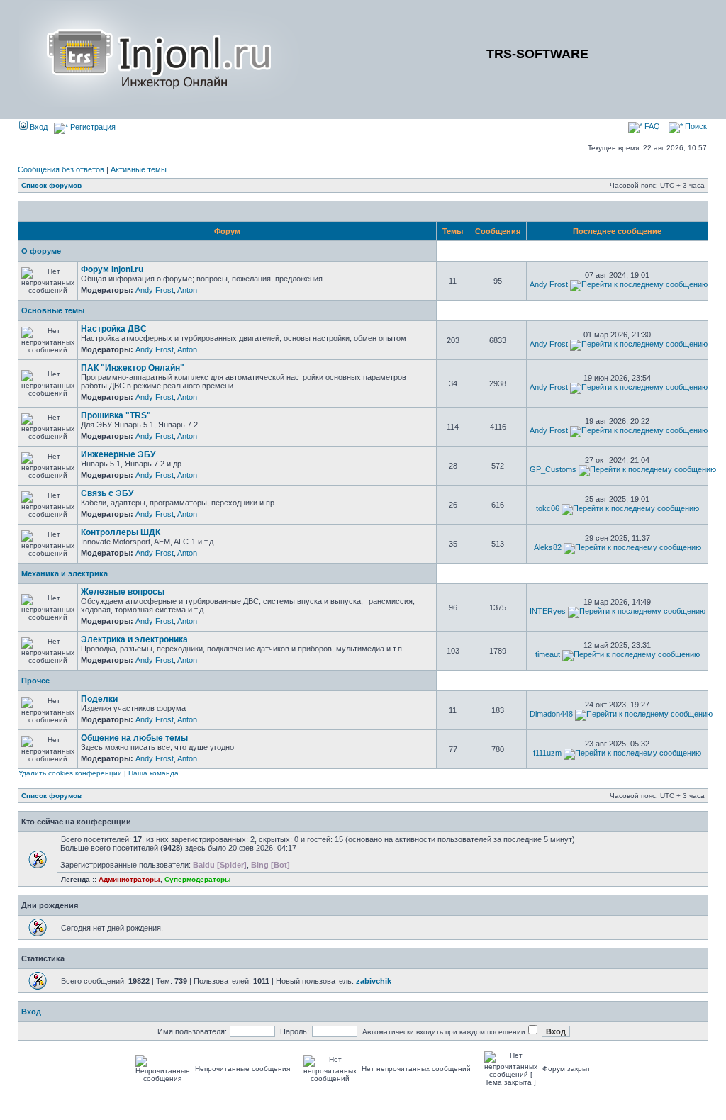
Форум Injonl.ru (112, 269)
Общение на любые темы (134, 738)
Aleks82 (548, 547)
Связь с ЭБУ (107, 493)
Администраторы (129, 879)
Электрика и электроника (134, 639)
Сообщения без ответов (61, 169)
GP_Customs (553, 469)
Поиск (695, 126)
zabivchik (373, 981)
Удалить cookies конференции (70, 773)
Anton (187, 290)
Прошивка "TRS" (116, 415)
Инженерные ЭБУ (118, 454)
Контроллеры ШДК (120, 532)
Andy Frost (154, 290)
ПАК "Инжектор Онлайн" (132, 368)
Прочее (35, 680)
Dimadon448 (551, 714)
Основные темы (52, 310)
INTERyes (548, 611)
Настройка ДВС (114, 329)
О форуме (41, 251)
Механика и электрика (64, 573)
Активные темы (139, 169)
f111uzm (547, 753)
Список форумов (51, 185)
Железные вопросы (122, 592)
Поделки (99, 699)
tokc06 (547, 508)
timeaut (547, 654)
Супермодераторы (197, 879)
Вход (38, 127)
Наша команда (153, 773)
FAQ (651, 126)
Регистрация (92, 127)
